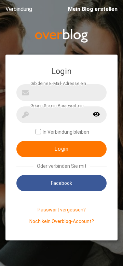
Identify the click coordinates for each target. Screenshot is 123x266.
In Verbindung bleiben (66, 132)
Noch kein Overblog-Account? (61, 221)
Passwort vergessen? (62, 209)
